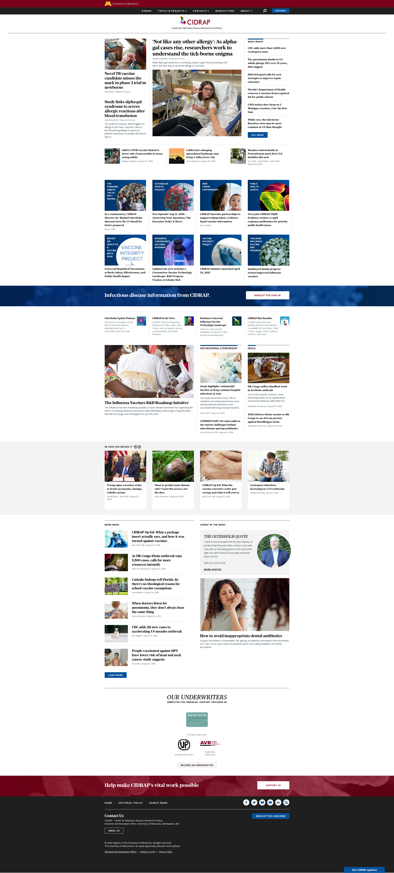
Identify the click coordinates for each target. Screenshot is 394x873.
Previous (135, 446)
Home (108, 802)
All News (258, 134)
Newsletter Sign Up (267, 295)
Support (280, 10)
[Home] (194, 20)
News (148, 10)
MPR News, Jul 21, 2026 (214, 562)
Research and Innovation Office (120, 851)
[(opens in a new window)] (122, 4)
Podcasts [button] (200, 10)
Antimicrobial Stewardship (218, 348)
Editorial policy (131, 802)
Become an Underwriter (197, 765)
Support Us (273, 785)
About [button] (245, 10)
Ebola (252, 348)
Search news (158, 802)
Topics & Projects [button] (171, 10)
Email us (114, 830)
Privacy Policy (165, 851)
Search (264, 10)
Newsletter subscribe (270, 816)
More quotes (212, 569)
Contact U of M (147, 851)
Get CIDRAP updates (364, 870)
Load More (116, 675)
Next (139, 446)
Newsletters (225, 10)
